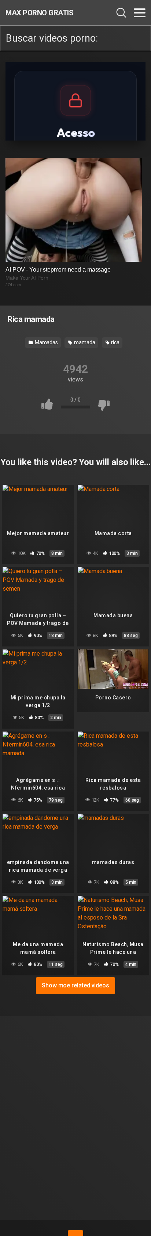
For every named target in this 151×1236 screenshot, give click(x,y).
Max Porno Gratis (39, 13)
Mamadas (46, 342)
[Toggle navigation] (140, 12)
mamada (84, 342)
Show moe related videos (75, 985)
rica (114, 342)
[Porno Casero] (113, 669)
